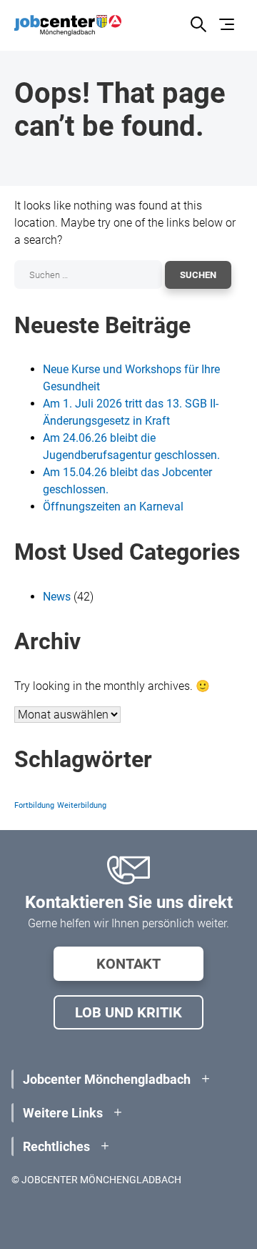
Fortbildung (34, 805)
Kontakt (128, 963)
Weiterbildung (81, 805)
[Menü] (229, 25)
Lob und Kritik (128, 1012)
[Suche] (198, 25)
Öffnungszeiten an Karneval (113, 506)
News (57, 596)
